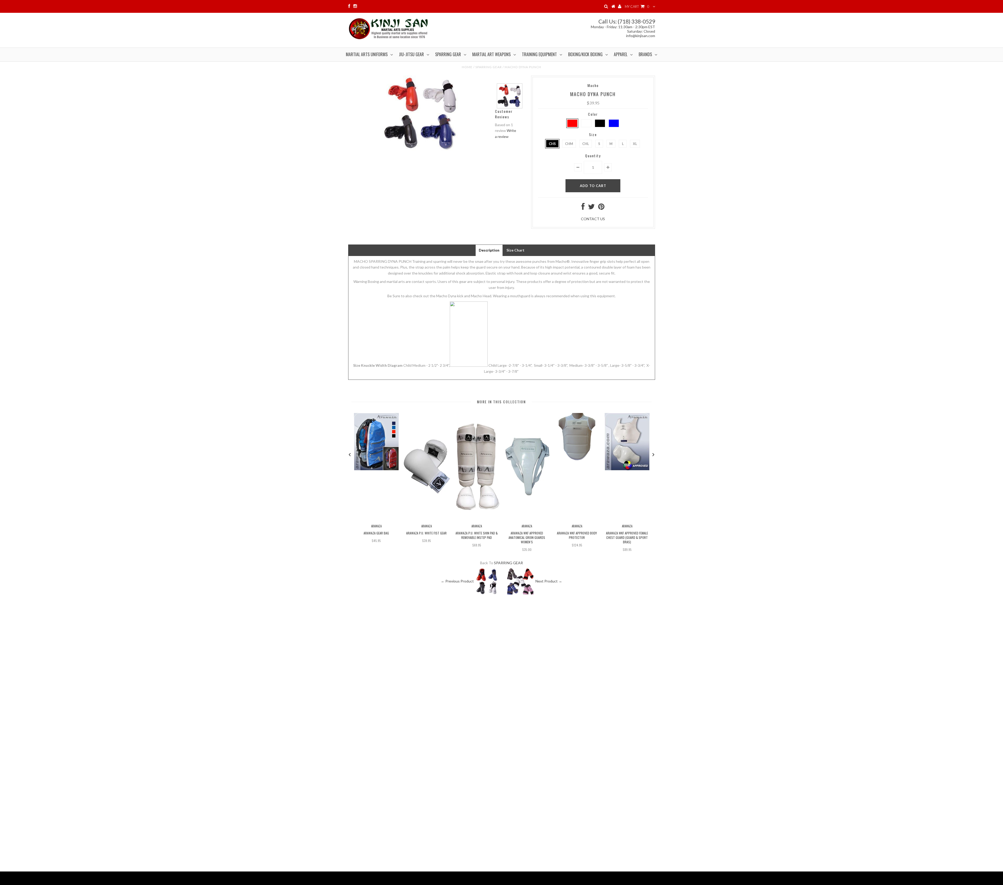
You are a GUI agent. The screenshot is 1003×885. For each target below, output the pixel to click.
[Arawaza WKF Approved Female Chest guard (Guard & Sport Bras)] (627, 469)
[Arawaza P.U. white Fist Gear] (426, 518)
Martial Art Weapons (491, 54)
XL (635, 144)
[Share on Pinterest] (601, 208)
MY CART (637, 6)
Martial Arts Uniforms (367, 54)
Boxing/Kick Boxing (585, 54)
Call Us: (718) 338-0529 (626, 21)
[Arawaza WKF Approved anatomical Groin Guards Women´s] (527, 518)
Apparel (620, 54)
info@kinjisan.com (640, 35)
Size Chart (515, 250)
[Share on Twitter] (591, 208)
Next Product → (548, 581)
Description (489, 250)
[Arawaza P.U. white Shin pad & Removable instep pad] (476, 518)
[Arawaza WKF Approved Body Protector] (577, 459)
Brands (645, 54)
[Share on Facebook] (583, 208)
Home (467, 67)
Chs (552, 144)
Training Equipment (539, 54)
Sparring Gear (448, 54)
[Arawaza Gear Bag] (376, 469)
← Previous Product (457, 581)
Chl (585, 144)
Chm (569, 144)
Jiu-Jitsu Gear (411, 54)
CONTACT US (593, 219)
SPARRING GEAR (488, 67)
